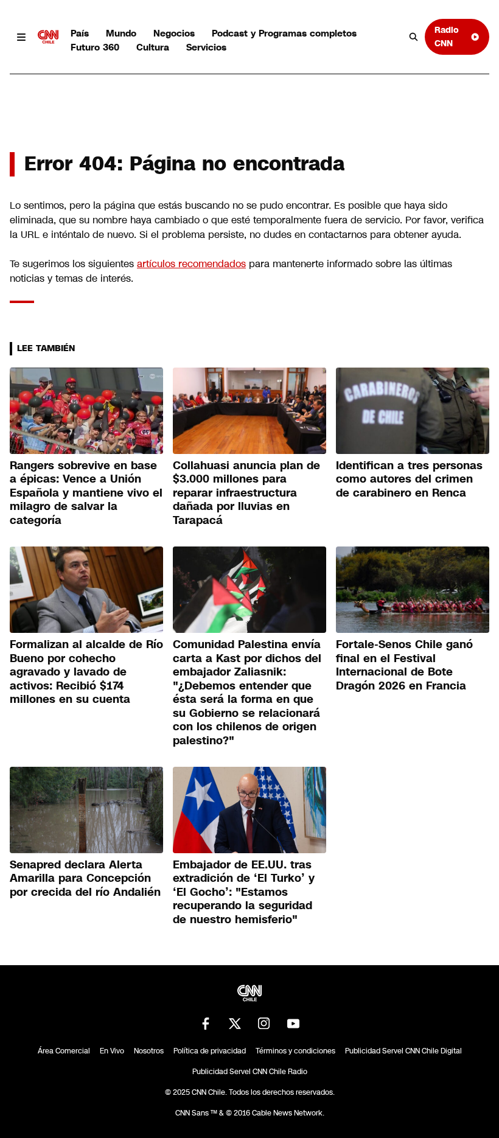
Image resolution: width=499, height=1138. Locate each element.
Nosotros (149, 1051)
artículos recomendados (191, 264)
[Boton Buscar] (413, 37)
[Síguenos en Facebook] (205, 1023)
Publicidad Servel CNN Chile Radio (249, 1072)
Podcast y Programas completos (284, 33)
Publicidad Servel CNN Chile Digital (403, 1051)
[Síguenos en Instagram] (264, 1023)
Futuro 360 (95, 47)
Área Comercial (64, 1051)
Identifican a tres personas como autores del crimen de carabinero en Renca (409, 479)
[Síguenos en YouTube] (293, 1023)
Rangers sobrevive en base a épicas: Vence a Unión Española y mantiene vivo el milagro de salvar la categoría (86, 493)
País (80, 33)
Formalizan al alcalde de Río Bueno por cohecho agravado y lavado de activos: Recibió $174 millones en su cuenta (86, 672)
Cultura (152, 47)
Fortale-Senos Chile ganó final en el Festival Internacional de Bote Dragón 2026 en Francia (404, 665)
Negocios (174, 33)
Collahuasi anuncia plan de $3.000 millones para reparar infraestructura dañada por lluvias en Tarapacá (246, 493)
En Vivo (112, 1051)
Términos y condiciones (295, 1051)
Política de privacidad (209, 1051)
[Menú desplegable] (21, 37)
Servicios (206, 47)
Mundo (121, 33)
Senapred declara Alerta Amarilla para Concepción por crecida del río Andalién (85, 878)
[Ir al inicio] (48, 37)
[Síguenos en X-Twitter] (235, 1023)
